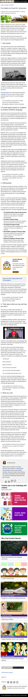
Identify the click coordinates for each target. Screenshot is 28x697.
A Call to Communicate (8, 578)
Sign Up (16, 272)
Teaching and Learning (6, 555)
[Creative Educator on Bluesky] (14, 480)
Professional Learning (7, 672)
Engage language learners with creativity (13, 639)
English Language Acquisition (7, 5)
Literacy (3, 576)
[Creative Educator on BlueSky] (16, 682)
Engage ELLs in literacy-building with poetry (13, 598)
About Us (3, 677)
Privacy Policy (24, 695)
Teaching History (5, 92)
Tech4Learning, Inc (8, 695)
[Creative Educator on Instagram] (8, 480)
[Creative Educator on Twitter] (7, 682)
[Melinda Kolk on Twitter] (5, 480)
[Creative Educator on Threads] (11, 480)
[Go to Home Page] (14, 1)
